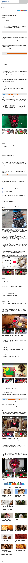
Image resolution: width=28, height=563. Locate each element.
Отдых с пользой (5, 1)
